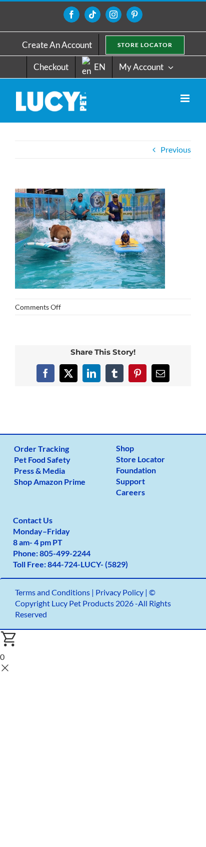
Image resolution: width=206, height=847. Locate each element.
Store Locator (140, 459)
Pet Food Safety (42, 459)
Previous (175, 149)
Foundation (136, 470)
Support (130, 481)
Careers (130, 492)
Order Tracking (41, 448)
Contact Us (32, 520)
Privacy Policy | (122, 592)
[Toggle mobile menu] (185, 98)
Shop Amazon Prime (50, 481)
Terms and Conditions (52, 592)
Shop (125, 448)
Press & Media (39, 470)
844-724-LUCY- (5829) (88, 564)
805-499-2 (58, 553)
